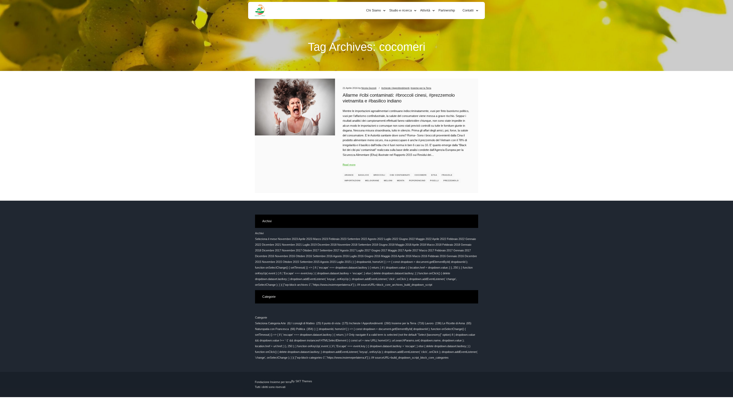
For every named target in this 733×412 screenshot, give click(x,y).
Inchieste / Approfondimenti (395, 88)
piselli (434, 180)
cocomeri (421, 175)
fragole (447, 175)
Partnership (446, 10)
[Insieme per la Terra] (260, 10)
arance (349, 175)
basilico (363, 175)
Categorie (261, 317)
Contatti (468, 10)
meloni (388, 180)
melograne (372, 180)
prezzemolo (451, 180)
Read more (349, 164)
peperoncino (417, 180)
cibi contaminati (400, 175)
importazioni (353, 180)
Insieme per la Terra (421, 88)
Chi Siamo (373, 10)
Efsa (434, 175)
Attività (425, 10)
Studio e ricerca (400, 10)
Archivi (259, 233)
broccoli (379, 175)
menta (400, 180)
